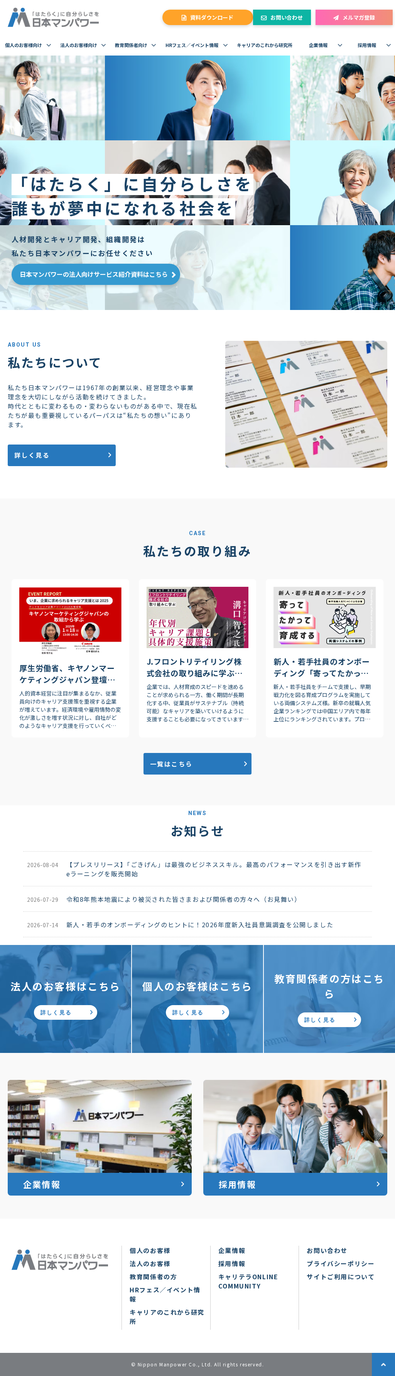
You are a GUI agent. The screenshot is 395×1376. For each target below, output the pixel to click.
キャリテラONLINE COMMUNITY (248, 1281)
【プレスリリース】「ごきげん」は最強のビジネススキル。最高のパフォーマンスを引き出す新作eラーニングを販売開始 (213, 869)
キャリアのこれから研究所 (264, 45)
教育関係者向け (131, 45)
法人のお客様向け (78, 45)
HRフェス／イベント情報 (191, 45)
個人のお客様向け (23, 45)
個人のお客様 (150, 1250)
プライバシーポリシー (341, 1263)
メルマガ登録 (359, 17)
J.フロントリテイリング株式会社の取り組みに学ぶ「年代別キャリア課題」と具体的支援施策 (195, 667)
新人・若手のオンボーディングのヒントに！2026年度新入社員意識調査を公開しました (200, 924)
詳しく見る (32, 455)
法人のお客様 (150, 1263)
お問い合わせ (286, 17)
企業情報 (318, 45)
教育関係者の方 (153, 1276)
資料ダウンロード (211, 17)
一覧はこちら (171, 763)
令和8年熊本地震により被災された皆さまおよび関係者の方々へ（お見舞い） (183, 899)
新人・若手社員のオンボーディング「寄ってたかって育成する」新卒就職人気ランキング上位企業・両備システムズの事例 (321, 667)
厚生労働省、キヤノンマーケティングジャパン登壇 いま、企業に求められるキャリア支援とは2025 (67, 673)
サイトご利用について (341, 1276)
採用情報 (367, 45)
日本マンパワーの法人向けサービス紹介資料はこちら (94, 274)
